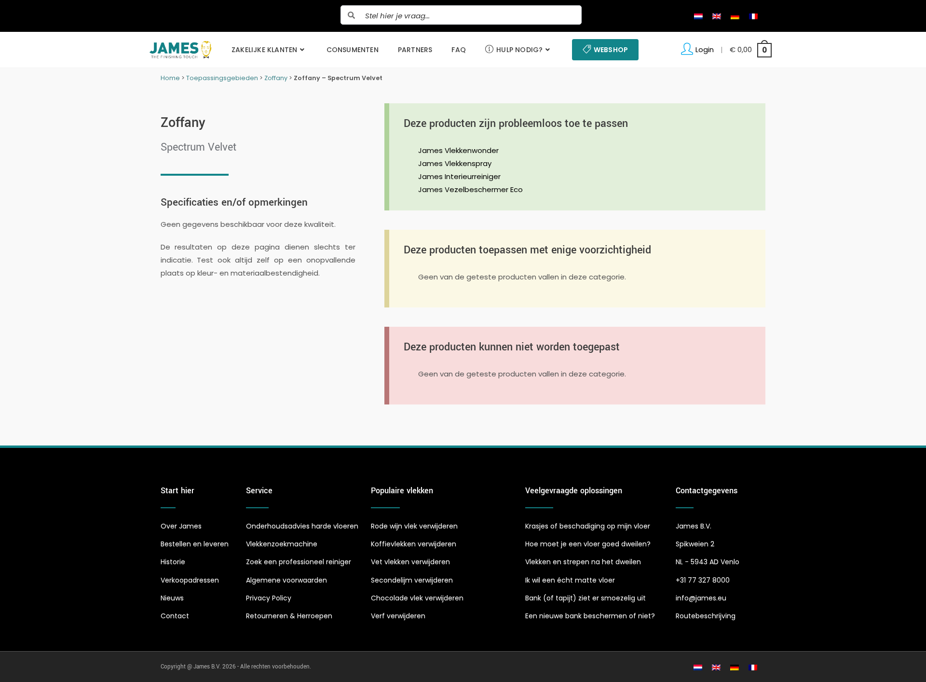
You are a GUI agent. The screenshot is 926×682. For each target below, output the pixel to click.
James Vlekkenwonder (458, 150)
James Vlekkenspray (454, 163)
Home (170, 78)
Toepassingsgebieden (222, 78)
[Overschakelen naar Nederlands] (698, 16)
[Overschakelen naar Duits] (735, 16)
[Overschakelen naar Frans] (753, 16)
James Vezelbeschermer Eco (470, 189)
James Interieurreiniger (459, 176)
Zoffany (275, 78)
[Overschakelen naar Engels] (717, 16)
